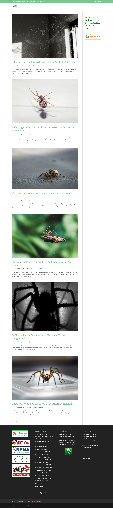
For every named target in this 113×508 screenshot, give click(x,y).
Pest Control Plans (32, 7)
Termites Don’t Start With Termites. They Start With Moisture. (91, 436)
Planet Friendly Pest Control (21, 66)
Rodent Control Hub (47, 7)
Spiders (40, 66)
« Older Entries (16, 422)
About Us (85, 7)
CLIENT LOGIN (86, 458)
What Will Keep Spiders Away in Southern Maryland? (42, 403)
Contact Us (95, 7)
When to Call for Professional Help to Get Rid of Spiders (43, 62)
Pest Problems (60, 7)
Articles (28, 501)
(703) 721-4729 (39, 486)
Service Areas (73, 7)
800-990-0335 (17, 1)
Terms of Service (36, 501)
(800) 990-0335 (39, 483)
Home (21, 7)
